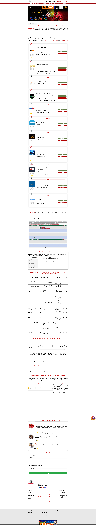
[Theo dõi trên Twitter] (39, 487)
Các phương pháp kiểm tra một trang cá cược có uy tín (51, 40)
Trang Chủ (32, 3)
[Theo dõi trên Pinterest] (41, 487)
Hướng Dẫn (50, 3)
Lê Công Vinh (36, 444)
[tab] (33, 258)
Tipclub (39, 494)
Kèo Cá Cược (44, 3)
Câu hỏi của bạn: (31, 457)
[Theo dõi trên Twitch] (45, 487)
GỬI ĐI (48, 473)
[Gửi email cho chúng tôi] (40, 487)
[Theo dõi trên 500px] (44, 487)
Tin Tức (64, 3)
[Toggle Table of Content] (35, 23)
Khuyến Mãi (60, 3)
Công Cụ (55, 3)
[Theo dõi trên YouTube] (43, 487)
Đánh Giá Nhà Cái (37, 3)
